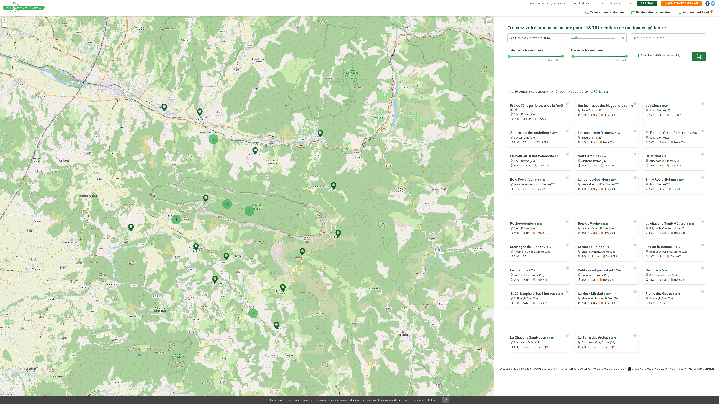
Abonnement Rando (697, 12)
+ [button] (4, 20)
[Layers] (489, 21)
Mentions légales (602, 368)
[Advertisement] (606, 77)
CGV (623, 368)
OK (446, 400)
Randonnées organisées (653, 12)
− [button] (4, 25)
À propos (647, 3)
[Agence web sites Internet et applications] (629, 368)
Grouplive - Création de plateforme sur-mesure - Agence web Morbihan (673, 368)
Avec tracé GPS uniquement (659, 55)
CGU (616, 368)
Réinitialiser (601, 91)
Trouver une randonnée (607, 12)
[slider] (576, 37)
